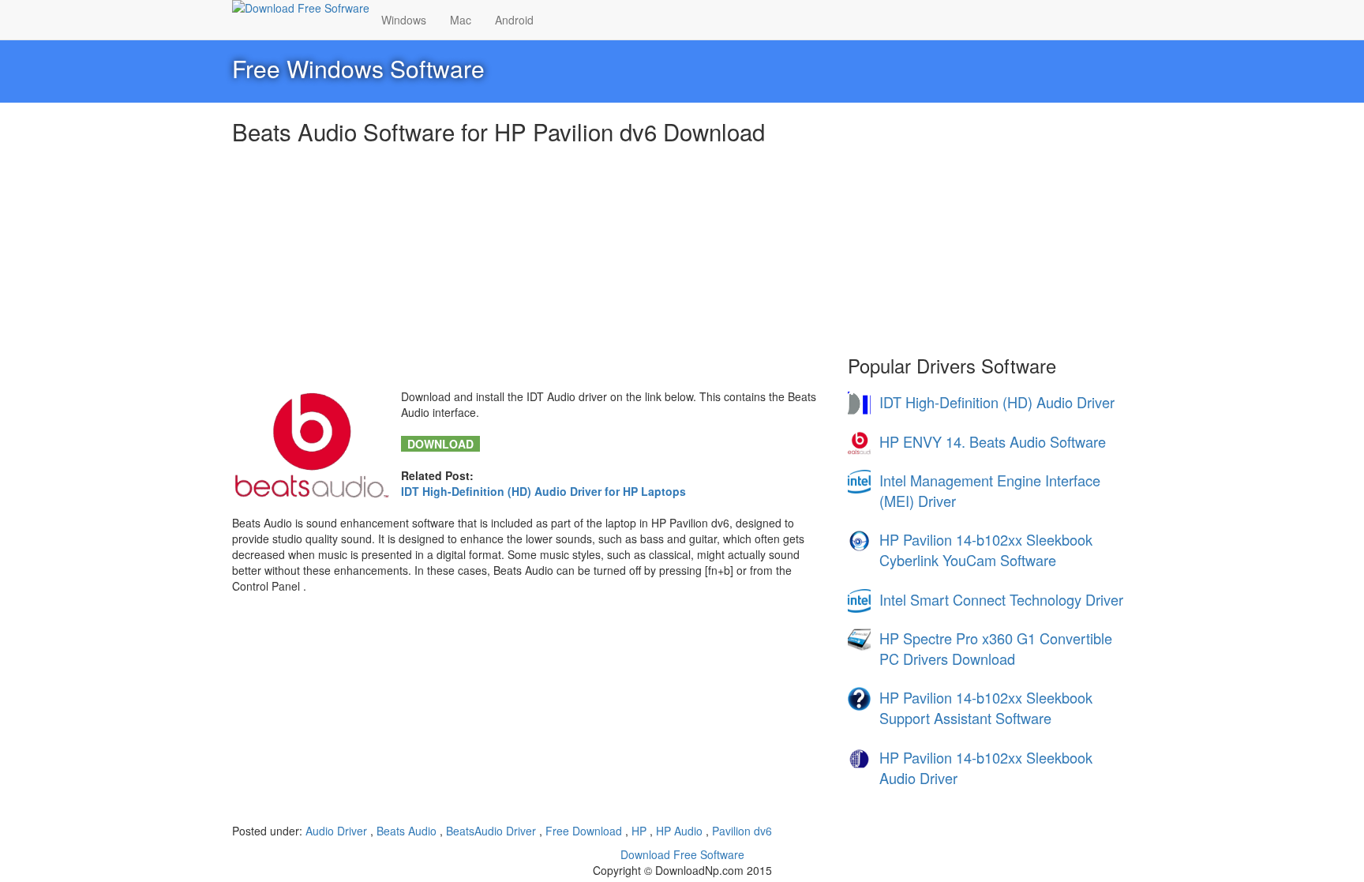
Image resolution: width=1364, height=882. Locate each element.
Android (514, 20)
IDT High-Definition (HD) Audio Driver (997, 402)
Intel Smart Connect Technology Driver (1001, 599)
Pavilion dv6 (742, 831)
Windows (403, 20)
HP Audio (681, 831)
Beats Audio (408, 831)
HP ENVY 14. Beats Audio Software (992, 441)
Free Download (585, 831)
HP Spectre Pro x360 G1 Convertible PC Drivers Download (995, 648)
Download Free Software (682, 854)
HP (640, 831)
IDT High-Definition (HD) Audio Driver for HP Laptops (543, 491)
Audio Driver (337, 831)
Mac (460, 20)
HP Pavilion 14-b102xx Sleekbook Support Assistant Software (985, 707)
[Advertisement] (528, 270)
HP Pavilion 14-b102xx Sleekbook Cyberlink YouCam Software (985, 549)
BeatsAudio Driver (492, 831)
